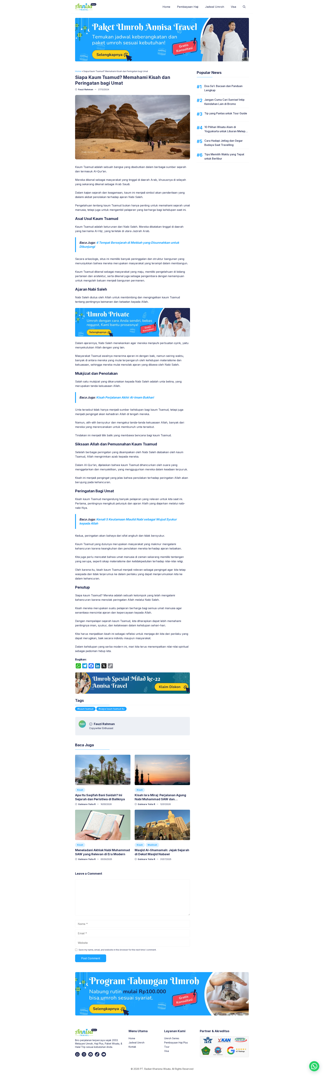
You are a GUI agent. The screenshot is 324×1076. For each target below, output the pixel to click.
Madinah (152, 845)
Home (166, 6)
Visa (233, 6)
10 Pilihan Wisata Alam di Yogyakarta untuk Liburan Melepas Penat (226, 131)
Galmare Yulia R (87, 804)
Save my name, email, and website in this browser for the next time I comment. (117, 949)
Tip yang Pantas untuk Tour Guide (225, 113)
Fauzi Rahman (85, 89)
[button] (244, 7)
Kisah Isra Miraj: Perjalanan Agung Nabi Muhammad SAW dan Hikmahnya (160, 799)
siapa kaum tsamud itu (112, 708)
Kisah (80, 790)
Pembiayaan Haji (187, 6)
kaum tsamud (86, 708)
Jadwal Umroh (214, 6)
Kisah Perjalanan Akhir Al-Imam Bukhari (125, 397)
